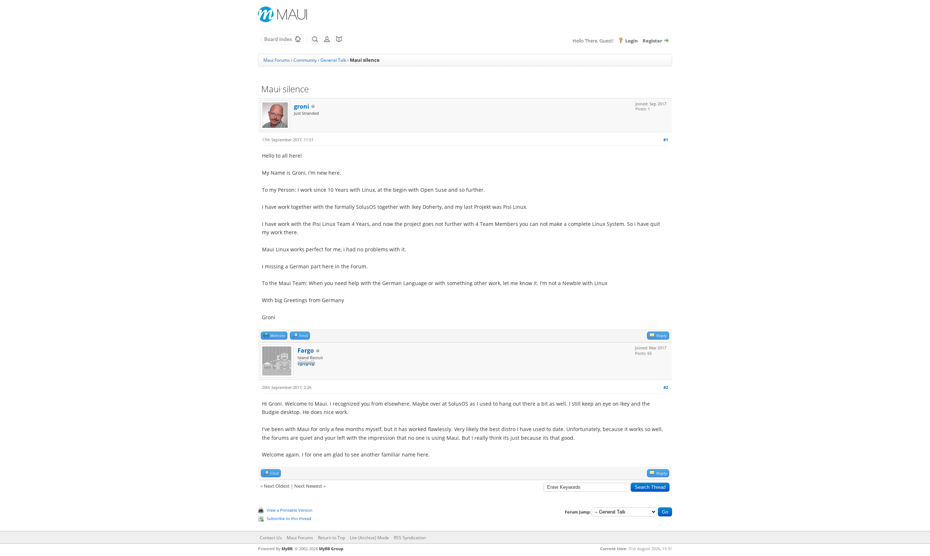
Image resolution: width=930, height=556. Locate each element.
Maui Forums (276, 60)
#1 (665, 139)
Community (305, 60)
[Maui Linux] (283, 14)
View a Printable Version (289, 510)
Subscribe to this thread (289, 518)
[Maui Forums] (282, 43)
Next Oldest (277, 486)
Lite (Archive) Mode (369, 538)
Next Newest (308, 486)
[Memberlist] (327, 43)
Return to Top (331, 538)
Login (631, 40)
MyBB (287, 548)
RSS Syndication (410, 538)
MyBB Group (331, 548)
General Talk (333, 60)
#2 (665, 387)
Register (652, 40)
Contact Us (271, 538)
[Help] (338, 43)
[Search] (315, 43)
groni (301, 106)
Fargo (306, 350)
